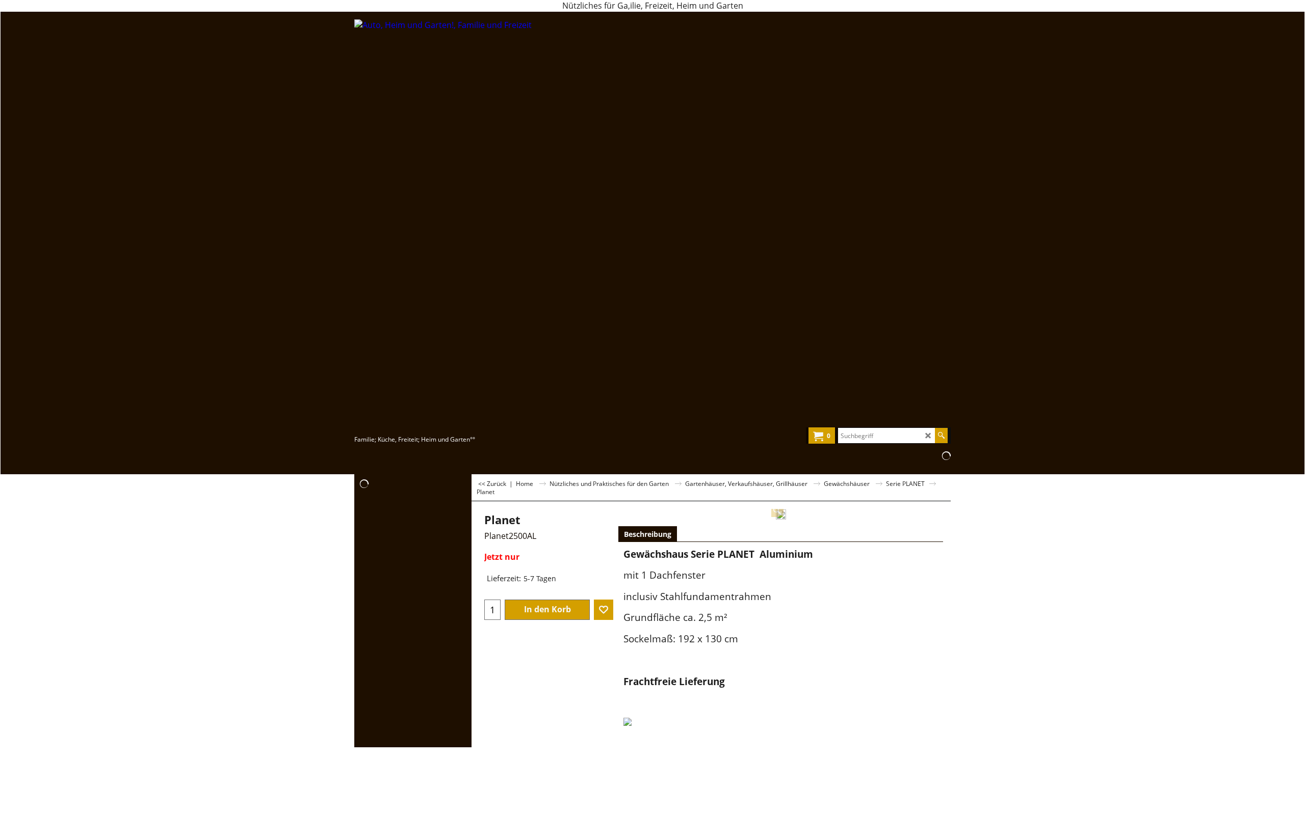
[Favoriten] (603, 609)
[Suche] (941, 435)
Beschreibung (647, 534)
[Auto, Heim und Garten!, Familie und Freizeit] (443, 225)
